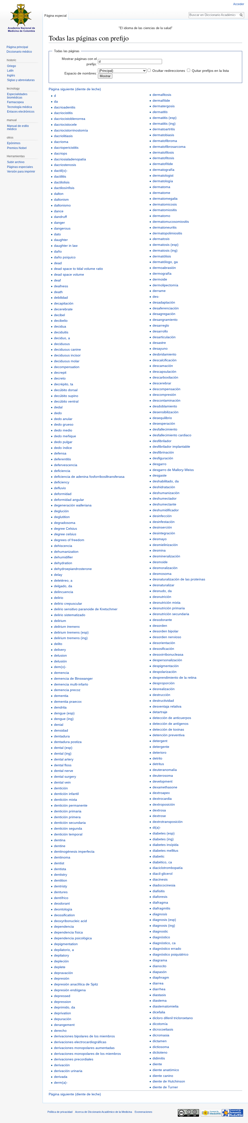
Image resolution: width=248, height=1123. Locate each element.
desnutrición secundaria (171, 614)
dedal (58, 407)
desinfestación (164, 522)
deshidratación (164, 487)
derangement (64, 1025)
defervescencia (65, 465)
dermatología (163, 181)
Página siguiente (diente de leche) (75, 89)
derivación (62, 1065)
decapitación (63, 303)
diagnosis (160, 914)
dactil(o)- (61, 171)
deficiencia (62, 471)
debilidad (61, 297)
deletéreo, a (63, 580)
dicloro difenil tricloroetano (173, 1018)
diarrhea (159, 989)
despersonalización (167, 660)
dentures (61, 892)
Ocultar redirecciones (168, 71)
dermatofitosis (163, 158)
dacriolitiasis (63, 136)
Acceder (238, 4)
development (162, 781)
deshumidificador (166, 510)
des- (156, 296)
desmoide (160, 562)
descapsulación (164, 371)
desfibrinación (163, 452)
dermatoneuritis (165, 227)
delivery (60, 650)
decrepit (60, 372)
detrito (157, 758)
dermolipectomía (165, 285)
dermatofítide (163, 164)
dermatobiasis (163, 135)
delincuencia (63, 592)
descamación (163, 366)
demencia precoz (67, 690)
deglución (61, 511)
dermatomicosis (165, 204)
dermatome (161, 193)
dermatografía (163, 170)
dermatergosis (164, 106)
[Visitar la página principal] (21, 19)
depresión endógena (70, 990)
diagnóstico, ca (164, 943)
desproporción (164, 683)
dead (58, 263)
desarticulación (164, 337)
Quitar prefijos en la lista (210, 71)
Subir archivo (15, 162)
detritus (158, 764)
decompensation (66, 367)
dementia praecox (68, 701)
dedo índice (63, 448)
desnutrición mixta (166, 602)
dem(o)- (60, 667)
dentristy (60, 886)
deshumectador (165, 498)
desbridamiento (164, 354)
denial (58, 725)
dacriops (60, 153)
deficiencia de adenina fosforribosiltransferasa (89, 477)
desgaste (160, 475)
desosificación (163, 649)
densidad (61, 730)
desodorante (162, 620)
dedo (58, 413)
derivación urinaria (68, 1071)
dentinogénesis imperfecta (74, 851)
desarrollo (160, 331)
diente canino (163, 1076)
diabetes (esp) (164, 833)
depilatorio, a (64, 950)
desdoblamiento (165, 406)
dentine (59, 846)
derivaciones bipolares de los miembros (84, 1036)
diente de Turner (165, 1087)
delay (58, 575)
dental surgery (65, 776)
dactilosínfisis (64, 188)
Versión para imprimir (21, 171)
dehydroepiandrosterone (73, 569)
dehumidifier (63, 557)
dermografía (162, 273)
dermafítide (161, 100)
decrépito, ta (63, 384)
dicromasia (161, 1035)
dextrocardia (162, 799)
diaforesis (160, 897)
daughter (61, 240)
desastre (159, 343)
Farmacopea (15, 102)
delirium (60, 621)
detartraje (160, 712)
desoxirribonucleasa (168, 654)
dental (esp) (63, 748)
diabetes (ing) (163, 839)
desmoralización (165, 568)
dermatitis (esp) (165, 118)
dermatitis (160, 112)
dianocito (159, 966)
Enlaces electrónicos (20, 111)
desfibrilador (162, 441)
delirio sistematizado (69, 615)
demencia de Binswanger (73, 678)
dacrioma (61, 142)
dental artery (63, 759)
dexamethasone (165, 787)
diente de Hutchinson (169, 1081)
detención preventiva (169, 735)
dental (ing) (62, 753)
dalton (58, 194)
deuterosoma (163, 775)
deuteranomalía (165, 770)
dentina (59, 840)
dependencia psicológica (73, 938)
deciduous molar (66, 361)
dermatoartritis (164, 129)
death (58, 292)
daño (58, 251)
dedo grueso (63, 424)
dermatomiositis (165, 210)
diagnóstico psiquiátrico (170, 954)
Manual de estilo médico (18, 127)
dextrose (159, 816)
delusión (60, 661)
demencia (61, 673)
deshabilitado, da (166, 481)
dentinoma (62, 857)
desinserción (162, 527)
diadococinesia (164, 885)
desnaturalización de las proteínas (179, 579)
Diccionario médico (19, 51)
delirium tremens (67, 626)
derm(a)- (61, 1082)
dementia (61, 696)
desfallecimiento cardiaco (172, 435)
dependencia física (68, 932)
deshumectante (164, 504)
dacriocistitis (63, 113)
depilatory (61, 955)
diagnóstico (161, 937)
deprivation (62, 1013)
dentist (59, 863)
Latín (10, 70)
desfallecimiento (165, 429)
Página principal (17, 47)
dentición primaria (67, 811)
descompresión (164, 394)
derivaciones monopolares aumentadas (84, 1048)
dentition (60, 880)
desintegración (164, 533)
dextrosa (159, 810)
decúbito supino (66, 396)
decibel (59, 315)
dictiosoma (161, 1047)
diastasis (159, 995)
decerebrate (63, 309)
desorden (160, 626)
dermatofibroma (165, 141)
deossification (64, 915)
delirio (58, 598)
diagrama (160, 960)
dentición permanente (70, 805)
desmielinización (165, 545)
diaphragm (161, 977)
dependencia (64, 926)
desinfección (162, 516)
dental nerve (63, 771)
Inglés (11, 75)
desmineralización (166, 556)
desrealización (164, 689)
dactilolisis (62, 182)
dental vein (62, 782)
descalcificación (165, 360)
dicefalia (159, 1012)
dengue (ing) (64, 719)
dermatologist (163, 175)
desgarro (159, 464)
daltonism (61, 199)
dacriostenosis (65, 165)
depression (62, 1002)
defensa (60, 453)
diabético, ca (162, 862)
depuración (62, 1019)
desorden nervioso (167, 637)
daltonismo (62, 205)
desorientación (164, 643)
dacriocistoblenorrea (69, 119)
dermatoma (161, 187)
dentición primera (67, 817)
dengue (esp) (64, 713)
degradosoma (64, 523)
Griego (11, 66)
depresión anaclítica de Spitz (76, 984)
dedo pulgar (63, 442)
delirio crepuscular (68, 603)
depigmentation (66, 944)
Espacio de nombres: (80, 73)
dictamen (160, 1041)
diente (157, 1064)
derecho (60, 1030)
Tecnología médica (19, 107)
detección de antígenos (170, 724)
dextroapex (161, 793)
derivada (60, 1077)
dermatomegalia (165, 198)
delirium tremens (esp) (71, 632)
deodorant (62, 903)
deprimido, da (64, 1007)
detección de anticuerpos (172, 718)
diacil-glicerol (162, 873)
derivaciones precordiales (73, 1059)
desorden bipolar (165, 631)
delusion (60, 655)
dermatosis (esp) (165, 245)
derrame (159, 291)
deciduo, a (62, 338)
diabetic (158, 856)
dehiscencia (63, 546)
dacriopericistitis (66, 147)
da (56, 101)
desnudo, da (162, 591)
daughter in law (66, 246)
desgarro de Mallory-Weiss (173, 470)
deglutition (62, 517)
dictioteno (160, 1052)
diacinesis (160, 879)
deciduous (62, 344)
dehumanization (66, 551)
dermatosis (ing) (165, 250)
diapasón (160, 972)
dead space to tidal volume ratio (78, 269)
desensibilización (165, 412)
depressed (62, 996)
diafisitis (159, 891)
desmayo (160, 539)
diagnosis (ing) (164, 925)
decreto (60, 378)
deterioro (159, 752)
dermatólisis (162, 256)
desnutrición (162, 597)
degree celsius (65, 534)
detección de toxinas (168, 729)
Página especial (55, 15)
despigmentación (166, 666)
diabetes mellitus (165, 850)
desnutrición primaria (169, 608)
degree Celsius (65, 528)
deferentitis (62, 459)
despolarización (165, 672)
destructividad (163, 700)
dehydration (63, 563)
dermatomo (161, 216)
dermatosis (161, 239)
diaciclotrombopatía (168, 868)
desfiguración (163, 458)
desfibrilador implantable (171, 446)
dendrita (60, 707)
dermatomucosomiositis (171, 221)
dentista (60, 869)
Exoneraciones (143, 1111)
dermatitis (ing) (164, 123)
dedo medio (63, 430)
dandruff (60, 217)
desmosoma (162, 574)
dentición (61, 788)
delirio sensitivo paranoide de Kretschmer (85, 609)
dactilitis (60, 176)
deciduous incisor (67, 355)
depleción (61, 961)
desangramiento (165, 320)
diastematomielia (165, 1006)
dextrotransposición (168, 822)
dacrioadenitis (64, 107)
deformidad (62, 494)
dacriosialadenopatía (70, 159)
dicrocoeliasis (163, 1029)
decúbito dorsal (66, 390)
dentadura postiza (68, 742)
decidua (60, 326)
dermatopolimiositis (167, 233)
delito (58, 644)
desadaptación (164, 302)
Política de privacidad (59, 1111)
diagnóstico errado (167, 948)
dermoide (160, 279)
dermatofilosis (163, 152)
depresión (61, 978)
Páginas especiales (20, 167)
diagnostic (160, 931)
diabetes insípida (165, 845)
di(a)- (157, 827)
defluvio (60, 488)
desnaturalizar (163, 585)
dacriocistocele (65, 124)
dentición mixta (65, 799)
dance (58, 211)
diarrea (158, 983)
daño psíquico (65, 257)
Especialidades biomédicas (18, 95)
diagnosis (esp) (164, 920)
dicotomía (160, 1024)
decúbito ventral (66, 401)
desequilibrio (162, 418)
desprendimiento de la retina (174, 677)
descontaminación (166, 400)
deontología (63, 909)
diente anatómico (166, 1070)
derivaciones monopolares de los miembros (87, 1054)
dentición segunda (68, 828)
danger (59, 222)
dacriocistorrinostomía (71, 130)
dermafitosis (162, 95)
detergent (160, 741)
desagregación (164, 314)
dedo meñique (65, 436)
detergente (161, 747)
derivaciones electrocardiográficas (80, 1042)
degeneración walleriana (73, 505)
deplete (59, 967)
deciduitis (61, 332)
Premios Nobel (17, 148)
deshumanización (166, 493)
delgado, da (63, 586)
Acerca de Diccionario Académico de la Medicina (103, 1111)
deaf (57, 280)
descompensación (166, 389)
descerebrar (162, 383)
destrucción (161, 695)
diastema (160, 1000)
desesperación (164, 423)
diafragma (160, 902)
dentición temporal (68, 834)
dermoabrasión (164, 268)
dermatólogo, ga (165, 262)
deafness (61, 286)
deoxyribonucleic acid (70, 921)
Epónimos (13, 143)
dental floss (62, 765)
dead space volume (69, 274)
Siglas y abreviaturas (21, 80)
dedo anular (63, 419)
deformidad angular (69, 500)
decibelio (61, 320)
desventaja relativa (167, 706)
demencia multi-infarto (71, 684)
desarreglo (161, 325)
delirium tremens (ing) (71, 638)
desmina (159, 550)
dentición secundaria (70, 823)
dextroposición (164, 804)
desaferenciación (166, 308)
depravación (63, 973)
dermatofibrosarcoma (169, 147)
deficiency (61, 482)
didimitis (159, 1058)
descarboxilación (165, 377)
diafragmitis (161, 908)
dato (57, 234)
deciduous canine (67, 349)
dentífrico (61, 898)
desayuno (160, 348)
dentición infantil (66, 794)
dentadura (62, 736)
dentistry (60, 874)
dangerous (62, 228)
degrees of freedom (69, 540)
